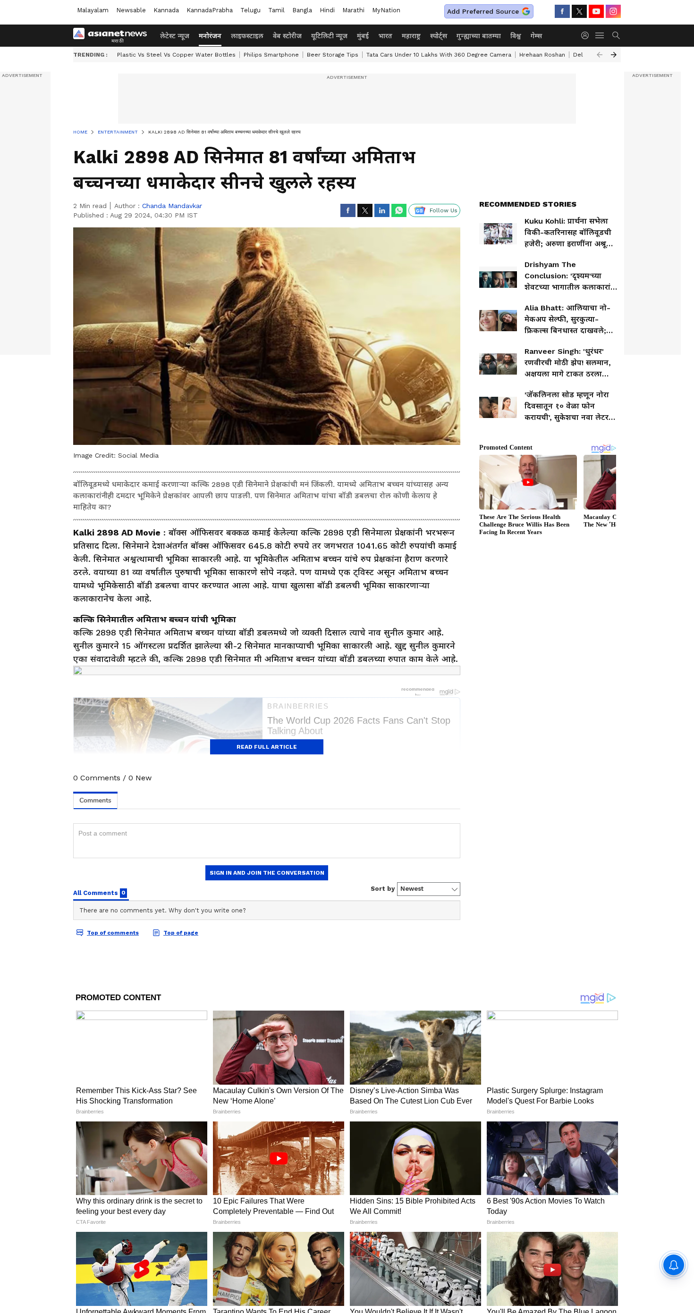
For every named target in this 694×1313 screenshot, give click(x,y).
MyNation (386, 10)
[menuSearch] (616, 35)
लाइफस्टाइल (247, 36)
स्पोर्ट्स (438, 36)
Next (614, 55)
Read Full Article (267, 747)
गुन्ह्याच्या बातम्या (479, 36)
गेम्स (536, 36)
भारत (385, 36)
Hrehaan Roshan (542, 54)
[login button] (587, 35)
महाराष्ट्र (411, 36)
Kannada (166, 10)
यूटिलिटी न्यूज (329, 36)
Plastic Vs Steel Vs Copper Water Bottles (176, 54)
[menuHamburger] (600, 35)
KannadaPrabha (209, 10)
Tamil (276, 10)
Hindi (327, 10)
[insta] (613, 11)
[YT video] (596, 11)
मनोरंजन (210, 36)
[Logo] (113, 35)
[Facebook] (562, 11)
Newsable (131, 10)
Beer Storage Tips (332, 54)
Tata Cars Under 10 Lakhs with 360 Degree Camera (438, 54)
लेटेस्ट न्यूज (174, 36)
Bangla (302, 10)
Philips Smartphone (271, 54)
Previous (599, 55)
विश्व (515, 36)
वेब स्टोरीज (287, 36)
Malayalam (93, 10)
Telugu (250, 10)
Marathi (353, 10)
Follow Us (443, 210)
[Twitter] (579, 11)
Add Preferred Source (483, 11)
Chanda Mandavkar (172, 205)
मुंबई (363, 36)
